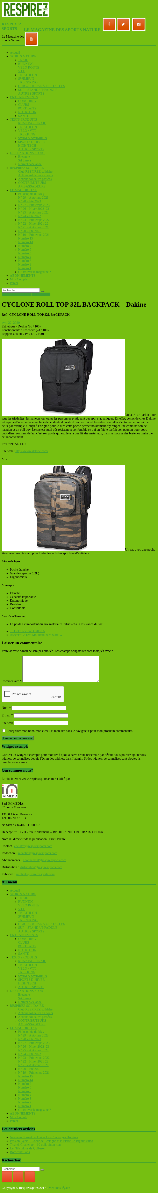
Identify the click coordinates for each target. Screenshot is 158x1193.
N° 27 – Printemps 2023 (34, 205)
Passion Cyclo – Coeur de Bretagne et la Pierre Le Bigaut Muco (51, 1141)
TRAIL (23, 60)
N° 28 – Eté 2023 (29, 201)
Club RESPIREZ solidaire (35, 171)
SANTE (23, 115)
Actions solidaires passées (35, 179)
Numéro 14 (25, 242)
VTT (21, 71)
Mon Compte (18, 279)
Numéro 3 (24, 260)
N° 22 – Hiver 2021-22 (33, 223)
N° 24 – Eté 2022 (29, 216)
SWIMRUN (26, 78)
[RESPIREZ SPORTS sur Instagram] (18, 1176)
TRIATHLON (27, 75)
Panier (14, 283)
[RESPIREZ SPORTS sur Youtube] (29, 1176)
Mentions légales (59, 1187)
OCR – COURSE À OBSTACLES (41, 86)
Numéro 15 (25, 238)
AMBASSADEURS (31, 186)
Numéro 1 (24, 268)
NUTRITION (27, 112)
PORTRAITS (27, 108)
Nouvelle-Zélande (30, 164)
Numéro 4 (24, 257)
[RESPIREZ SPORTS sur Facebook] (7, 1176)
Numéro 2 (24, 264)
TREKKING (26, 134)
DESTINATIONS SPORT (27, 153)
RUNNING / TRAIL (32, 123)
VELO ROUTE (28, 67)
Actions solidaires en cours (35, 175)
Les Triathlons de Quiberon (27, 1148)
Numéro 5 (24, 253)
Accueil (15, 52)
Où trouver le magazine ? (34, 272)
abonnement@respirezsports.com (44, 860)
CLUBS (23, 104)
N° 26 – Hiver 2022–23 (33, 208)
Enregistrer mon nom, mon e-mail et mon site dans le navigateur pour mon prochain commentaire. (70, 731)
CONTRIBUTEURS (32, 182)
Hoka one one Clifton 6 (27, 631)
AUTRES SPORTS (31, 93)
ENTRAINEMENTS (24, 97)
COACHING (27, 101)
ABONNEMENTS (22, 275)
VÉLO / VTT (27, 130)
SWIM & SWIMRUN (32, 138)
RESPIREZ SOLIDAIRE (27, 168)
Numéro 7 (24, 246)
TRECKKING (28, 82)
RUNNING (26, 63)
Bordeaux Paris (20, 1152)
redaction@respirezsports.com (37, 853)
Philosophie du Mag (31, 194)
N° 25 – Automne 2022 (33, 212)
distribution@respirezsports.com (41, 867)
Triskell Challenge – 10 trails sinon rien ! (36, 1144)
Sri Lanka (24, 160)
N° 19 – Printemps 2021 (34, 234)
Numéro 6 (24, 249)
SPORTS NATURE (23, 56)
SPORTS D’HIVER (31, 141)
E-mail (7, 715)
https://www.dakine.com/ (31, 451)
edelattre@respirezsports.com (33, 846)
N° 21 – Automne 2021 (33, 227)
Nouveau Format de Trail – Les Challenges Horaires (44, 1137)
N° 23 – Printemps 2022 (34, 220)
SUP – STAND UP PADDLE (37, 89)
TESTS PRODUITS (23, 119)
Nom (6, 707)
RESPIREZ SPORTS (12, 26)
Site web (7, 723)
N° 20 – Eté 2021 (29, 231)
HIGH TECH (27, 145)
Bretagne (24, 156)
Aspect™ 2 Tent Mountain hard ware (36, 635)
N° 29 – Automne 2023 (33, 197)
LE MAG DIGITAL (23, 190)
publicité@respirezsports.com (35, 874)
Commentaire (12, 681)
